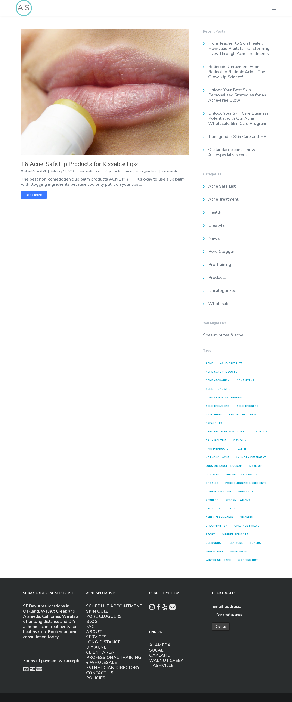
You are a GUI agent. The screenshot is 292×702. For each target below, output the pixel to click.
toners (255, 543)
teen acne (235, 543)
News (214, 238)
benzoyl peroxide (242, 414)
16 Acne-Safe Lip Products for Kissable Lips (79, 164)
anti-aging (214, 414)
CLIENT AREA (100, 652)
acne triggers (247, 406)
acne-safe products (108, 171)
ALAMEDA (160, 645)
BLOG (92, 621)
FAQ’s (91, 626)
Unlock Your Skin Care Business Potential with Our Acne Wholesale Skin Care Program (238, 118)
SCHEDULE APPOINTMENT (114, 606)
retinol (233, 508)
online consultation (242, 474)
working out (248, 560)
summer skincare (235, 534)
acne (209, 363)
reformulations (238, 500)
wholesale (238, 551)
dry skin (239, 440)
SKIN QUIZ (97, 611)
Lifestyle (216, 225)
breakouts (214, 423)
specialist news (247, 525)
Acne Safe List (222, 186)
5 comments (170, 171)
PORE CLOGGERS (104, 616)
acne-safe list (231, 363)
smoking (246, 517)
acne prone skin (218, 389)
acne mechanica (218, 380)
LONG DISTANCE (103, 642)
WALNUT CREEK (166, 660)
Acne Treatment (223, 199)
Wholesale (219, 304)
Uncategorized (222, 290)
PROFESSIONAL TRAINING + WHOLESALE (113, 660)
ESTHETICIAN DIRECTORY (113, 668)
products (151, 171)
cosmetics (260, 431)
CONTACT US (99, 673)
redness (212, 500)
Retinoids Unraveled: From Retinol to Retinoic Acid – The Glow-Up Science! (236, 72)
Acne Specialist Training (225, 397)
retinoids (213, 508)
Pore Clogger (221, 251)
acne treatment (218, 406)
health (241, 448)
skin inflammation (219, 517)
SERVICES (96, 637)
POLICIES (95, 678)
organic (139, 171)
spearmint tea (216, 525)
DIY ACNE (96, 647)
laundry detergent (251, 457)
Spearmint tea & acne (223, 335)
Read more (34, 195)
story (210, 534)
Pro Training (219, 264)
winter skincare (218, 560)
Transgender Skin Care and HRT (239, 136)
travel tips (214, 551)
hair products (217, 448)
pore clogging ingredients (246, 483)
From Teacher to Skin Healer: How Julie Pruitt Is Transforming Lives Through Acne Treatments (239, 48)
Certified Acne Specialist (225, 431)
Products (217, 277)
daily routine (216, 440)
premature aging (218, 491)
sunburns (213, 543)
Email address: (226, 606)
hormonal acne (217, 457)
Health (214, 212)
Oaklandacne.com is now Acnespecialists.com (231, 152)
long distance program (224, 466)
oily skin (212, 474)
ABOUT (94, 632)
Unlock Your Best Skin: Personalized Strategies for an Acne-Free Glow (237, 95)
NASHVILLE (161, 665)
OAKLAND (160, 655)
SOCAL (156, 650)
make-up (127, 171)
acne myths (87, 171)
